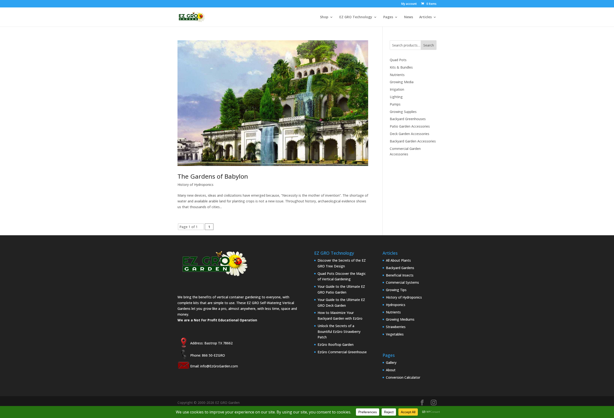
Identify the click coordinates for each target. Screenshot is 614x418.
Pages (388, 17)
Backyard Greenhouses (408, 119)
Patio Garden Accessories (410, 126)
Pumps (395, 104)
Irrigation (397, 89)
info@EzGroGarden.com (219, 366)
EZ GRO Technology (355, 17)
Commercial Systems (402, 282)
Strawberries (396, 326)
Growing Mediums (400, 319)
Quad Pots (398, 60)
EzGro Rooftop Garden (336, 344)
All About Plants (398, 260)
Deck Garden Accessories (409, 133)
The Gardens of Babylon (212, 176)
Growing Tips (396, 290)
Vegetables (395, 334)
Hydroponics (395, 304)
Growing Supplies (403, 111)
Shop (324, 17)
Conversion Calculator (403, 377)
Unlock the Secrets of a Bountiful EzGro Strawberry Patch (339, 332)
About (391, 370)
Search (428, 45)
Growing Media (401, 82)
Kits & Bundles (401, 67)
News (408, 17)
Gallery (391, 362)
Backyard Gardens (400, 267)
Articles (425, 17)
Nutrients (397, 74)
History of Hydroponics (195, 184)
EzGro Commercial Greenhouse (342, 352)
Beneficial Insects (399, 275)
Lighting (396, 96)
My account (409, 4)
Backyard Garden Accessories (413, 141)
